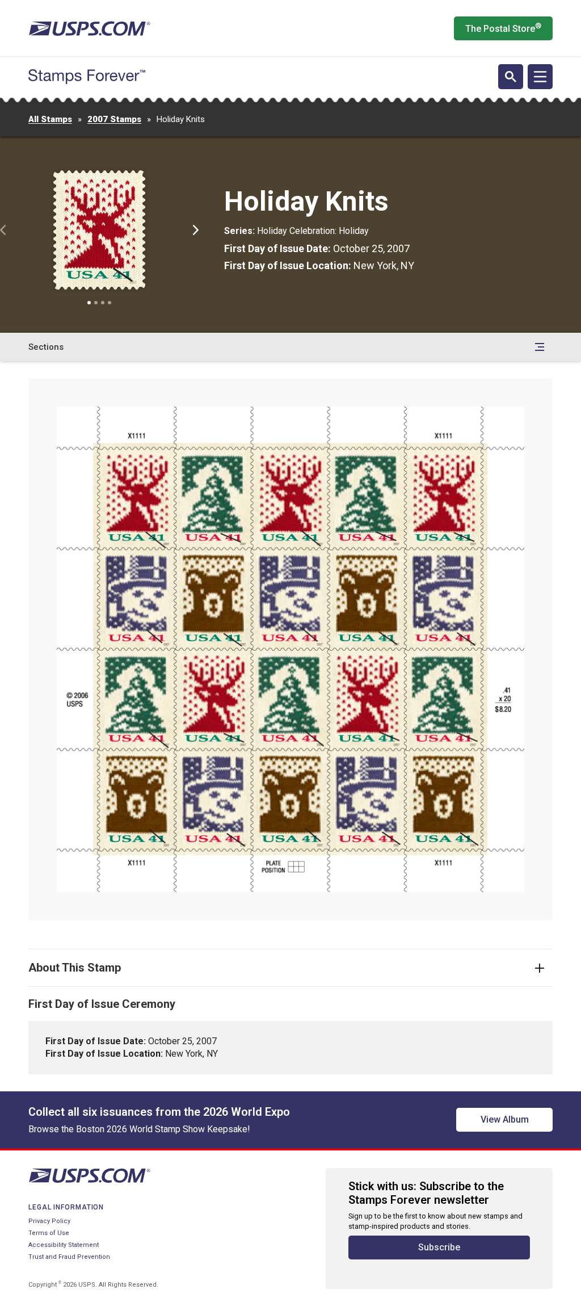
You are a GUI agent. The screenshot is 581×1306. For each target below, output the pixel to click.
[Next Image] (195, 230)
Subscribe (439, 1247)
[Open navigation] (540, 76)
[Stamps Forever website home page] (86, 76)
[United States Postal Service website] (89, 28)
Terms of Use (48, 1233)
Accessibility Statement (63, 1245)
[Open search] (510, 76)
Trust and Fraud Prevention (69, 1257)
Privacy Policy (49, 1221)
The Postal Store (503, 28)
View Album (505, 1119)
